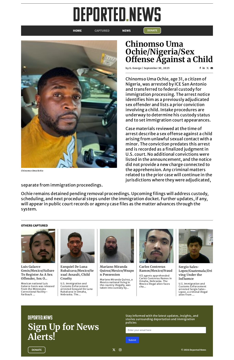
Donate (152, 30)
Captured (102, 30)
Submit (132, 340)
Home (77, 30)
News (126, 30)
